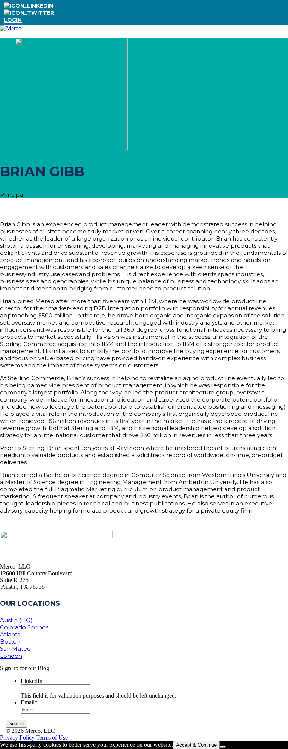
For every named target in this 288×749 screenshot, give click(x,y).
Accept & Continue (196, 745)
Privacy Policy (17, 737)
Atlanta (10, 634)
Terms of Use (52, 737)
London (11, 655)
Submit (16, 723)
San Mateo (15, 648)
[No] (223, 747)
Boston (10, 641)
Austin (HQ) (16, 620)
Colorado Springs (24, 627)
